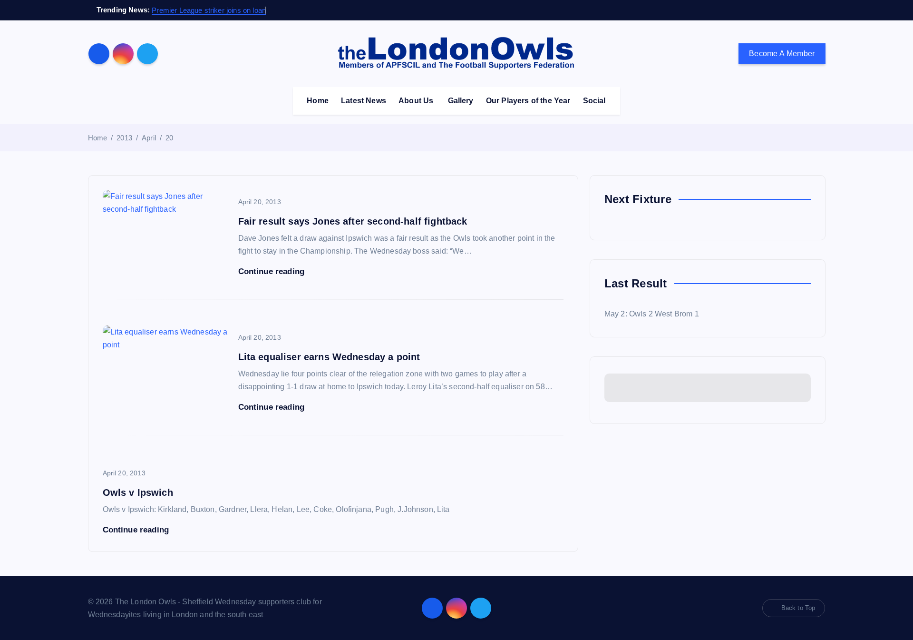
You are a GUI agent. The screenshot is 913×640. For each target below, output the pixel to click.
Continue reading (272, 271)
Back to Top (798, 607)
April (149, 138)
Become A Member (782, 53)
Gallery (461, 101)
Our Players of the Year (528, 101)
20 (169, 138)
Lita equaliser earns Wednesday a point (329, 357)
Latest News (363, 101)
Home (318, 101)
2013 (124, 138)
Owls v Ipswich (138, 492)
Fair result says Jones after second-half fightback (352, 221)
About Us (415, 101)
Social (594, 101)
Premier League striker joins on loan (209, 10)
